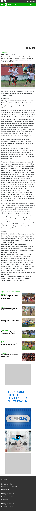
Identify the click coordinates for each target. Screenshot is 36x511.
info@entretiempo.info (29, 1)
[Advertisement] (18, 27)
